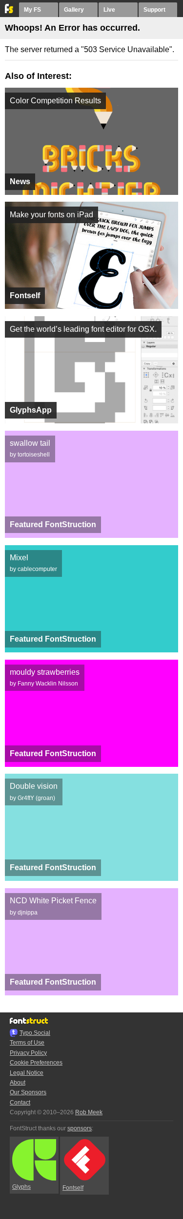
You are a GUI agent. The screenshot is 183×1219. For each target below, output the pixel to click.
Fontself (72, 1187)
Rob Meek (88, 1112)
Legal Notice (26, 1072)
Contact (20, 1102)
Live (109, 9)
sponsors (79, 1128)
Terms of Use (27, 1042)
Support (154, 9)
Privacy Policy (28, 1052)
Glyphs (21, 1186)
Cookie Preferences (36, 1062)
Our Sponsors (28, 1092)
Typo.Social (35, 1032)
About (17, 1082)
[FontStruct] (9, 11)
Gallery (74, 9)
